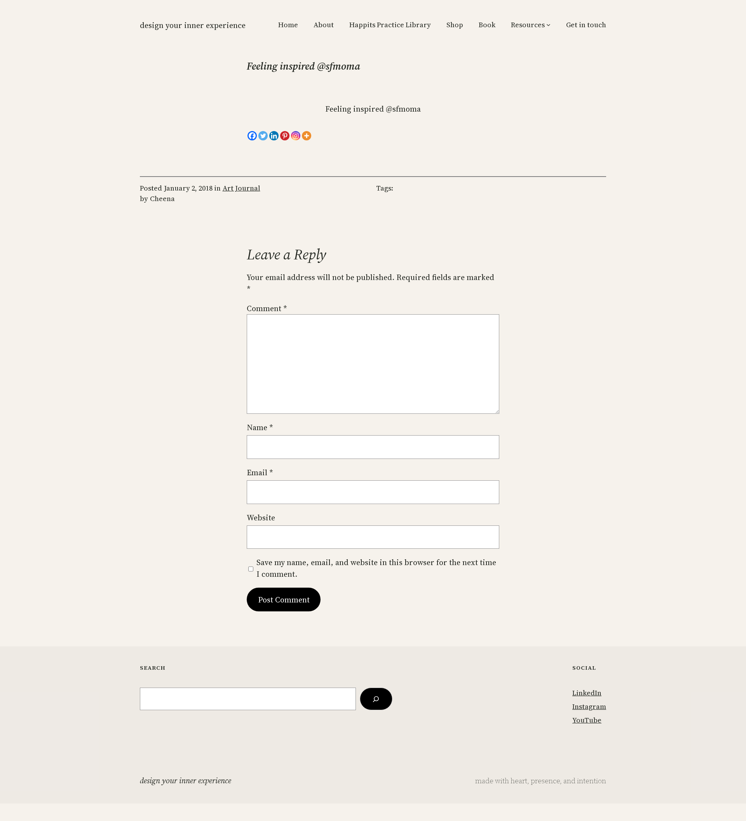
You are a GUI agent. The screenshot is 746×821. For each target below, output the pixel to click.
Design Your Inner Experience (193, 25)
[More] (306, 135)
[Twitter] (263, 135)
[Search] (376, 699)
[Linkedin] (274, 135)
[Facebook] (252, 135)
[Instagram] (295, 135)
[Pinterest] (284, 135)
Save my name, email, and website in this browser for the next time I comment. (376, 568)
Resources (528, 25)
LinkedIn (586, 693)
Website (261, 517)
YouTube (586, 720)
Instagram (589, 706)
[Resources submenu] (548, 25)
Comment (267, 308)
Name (260, 427)
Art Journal (241, 188)
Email (260, 472)
